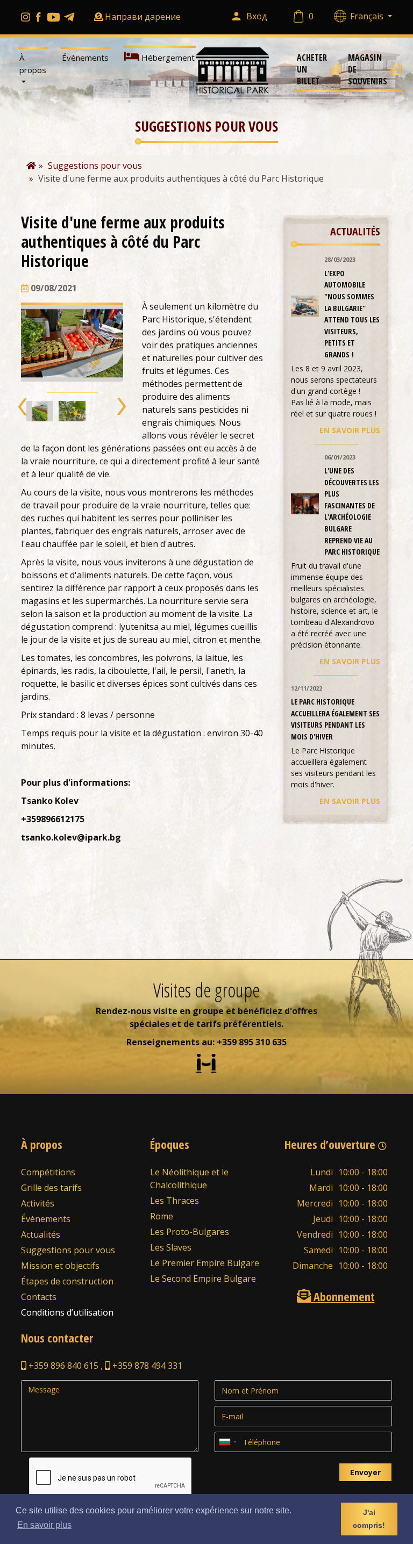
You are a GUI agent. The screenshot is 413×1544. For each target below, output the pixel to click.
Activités (37, 1203)
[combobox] (227, 1442)
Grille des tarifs (51, 1188)
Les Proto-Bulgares (189, 1232)
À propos (32, 63)
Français (368, 16)
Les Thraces (174, 1201)
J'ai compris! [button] (369, 1518)
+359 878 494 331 (146, 1365)
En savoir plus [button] (44, 1524)
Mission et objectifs (60, 1266)
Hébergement (167, 57)
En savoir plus (349, 430)
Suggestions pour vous (68, 1250)
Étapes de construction (67, 1281)
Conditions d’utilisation (67, 1312)
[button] (23, 406)
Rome (161, 1216)
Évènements (85, 57)
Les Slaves (170, 1247)
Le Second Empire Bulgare (203, 1278)
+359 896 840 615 (62, 1365)
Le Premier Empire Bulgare (204, 1263)
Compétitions (48, 1172)
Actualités (40, 1234)
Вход (256, 16)
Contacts (38, 1297)
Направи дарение (143, 17)
